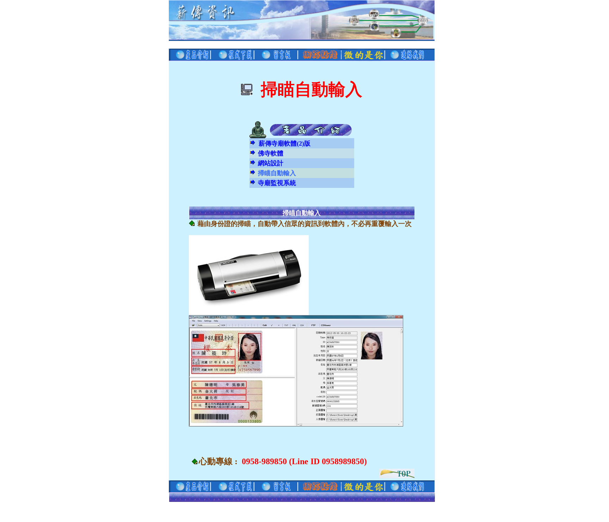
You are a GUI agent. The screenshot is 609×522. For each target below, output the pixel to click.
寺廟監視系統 (277, 182)
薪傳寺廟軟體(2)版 (284, 143)
